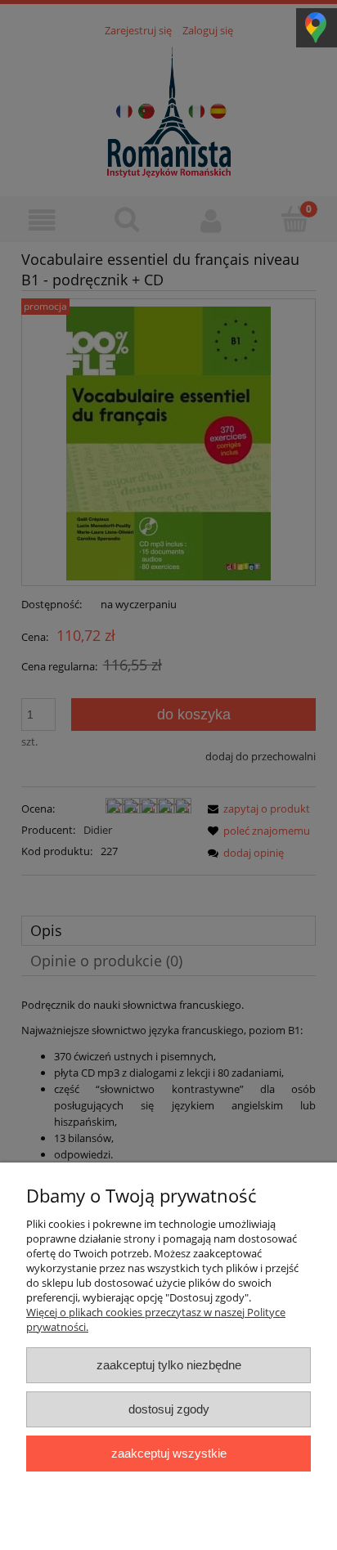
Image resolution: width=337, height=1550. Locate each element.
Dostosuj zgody (168, 1409)
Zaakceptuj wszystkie (169, 1453)
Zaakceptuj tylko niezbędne (169, 1365)
